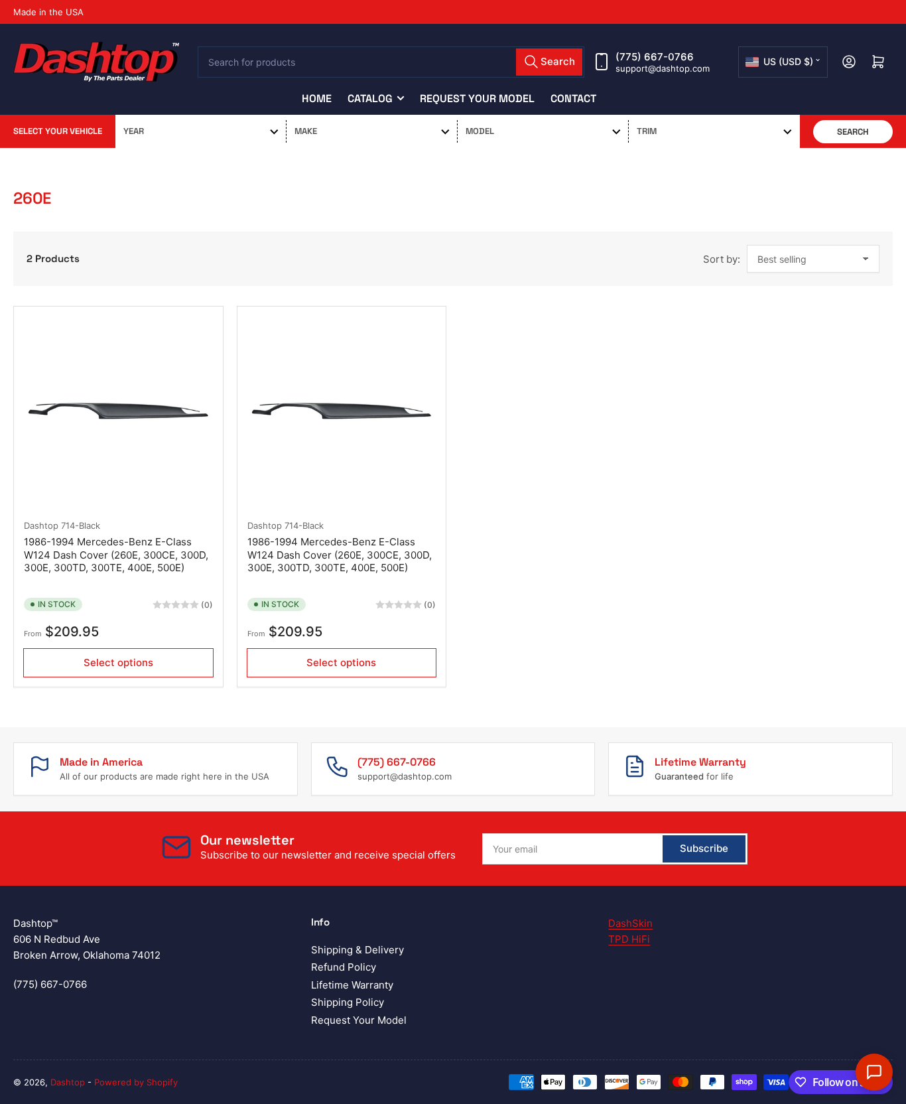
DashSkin (630, 923)
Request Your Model (477, 98)
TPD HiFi (629, 939)
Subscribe (704, 848)
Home (317, 98)
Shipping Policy (347, 1002)
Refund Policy (343, 967)
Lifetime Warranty (352, 985)
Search (853, 131)
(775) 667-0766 (654, 56)
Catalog (370, 98)
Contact (573, 98)
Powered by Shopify (136, 1082)
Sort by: (721, 259)
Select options (118, 662)
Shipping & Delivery (357, 949)
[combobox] (391, 62)
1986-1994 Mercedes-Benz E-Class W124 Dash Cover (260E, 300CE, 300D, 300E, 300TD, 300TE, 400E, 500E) (116, 554)
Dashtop (41, 525)
